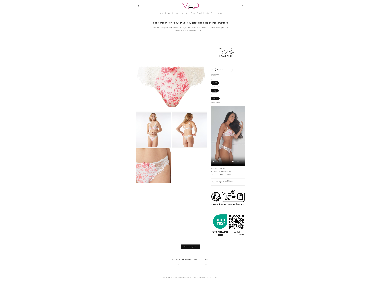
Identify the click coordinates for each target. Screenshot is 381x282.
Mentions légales (214, 277)
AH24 (215, 83)
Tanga (215, 91)
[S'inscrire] (206, 264)
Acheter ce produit (190, 247)
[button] (138, 6)
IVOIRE (215, 98)
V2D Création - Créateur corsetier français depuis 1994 (181, 277)
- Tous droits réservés (202, 277)
